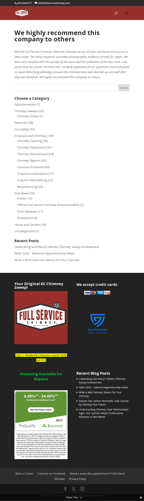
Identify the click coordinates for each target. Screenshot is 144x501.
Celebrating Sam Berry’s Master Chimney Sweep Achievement (56, 247)
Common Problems (30, 167)
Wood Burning (27, 187)
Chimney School (28, 116)
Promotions (25, 218)
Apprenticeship (25, 104)
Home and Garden (27, 225)
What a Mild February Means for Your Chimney (47, 260)
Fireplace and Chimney (30, 136)
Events (21, 198)
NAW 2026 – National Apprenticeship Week (44, 253)
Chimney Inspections (31, 147)
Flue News (21, 193)
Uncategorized (24, 231)
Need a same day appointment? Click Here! (97, 473)
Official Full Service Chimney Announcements (48, 205)
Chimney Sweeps (26, 111)
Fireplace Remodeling (32, 180)
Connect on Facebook (51, 473)
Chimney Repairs (28, 160)
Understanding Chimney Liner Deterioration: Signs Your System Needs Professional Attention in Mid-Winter (104, 413)
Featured (20, 123)
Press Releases (27, 211)
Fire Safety (21, 129)
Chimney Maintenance (32, 154)
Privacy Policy (77, 478)
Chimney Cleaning (29, 141)
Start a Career (24, 473)
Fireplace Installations (32, 174)
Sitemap (59, 478)
